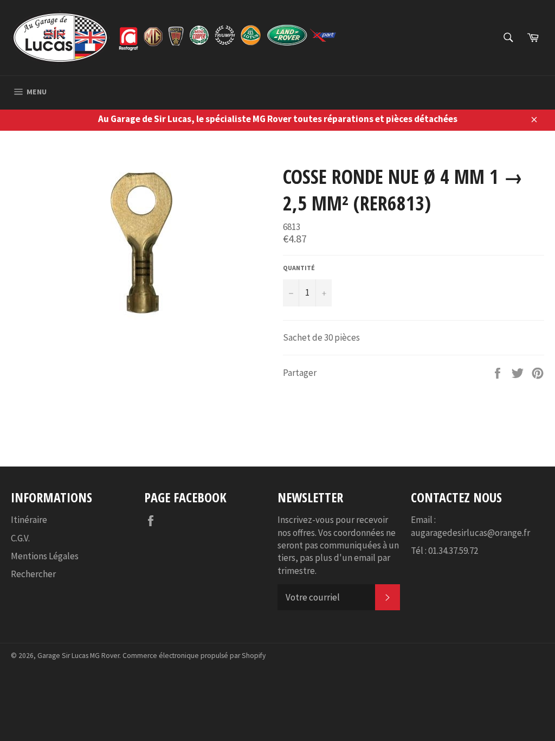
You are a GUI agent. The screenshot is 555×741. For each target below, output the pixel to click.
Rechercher (33, 574)
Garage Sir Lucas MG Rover (78, 655)
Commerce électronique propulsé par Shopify (194, 655)
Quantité (299, 268)
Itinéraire (29, 520)
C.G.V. (20, 538)
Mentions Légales (45, 556)
